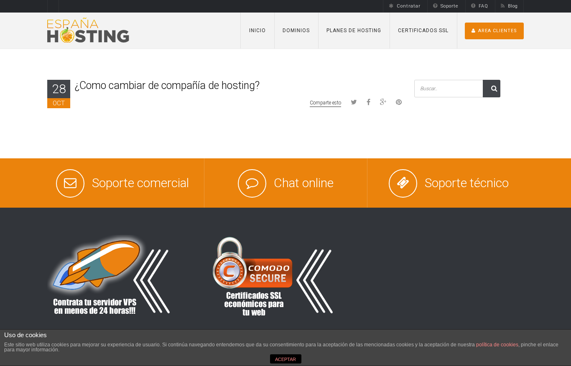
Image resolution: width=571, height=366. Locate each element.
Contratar (409, 6)
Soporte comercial (140, 182)
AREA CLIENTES (497, 30)
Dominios (296, 30)
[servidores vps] (110, 275)
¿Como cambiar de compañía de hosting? (167, 85)
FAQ (483, 6)
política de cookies (497, 345)
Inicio (257, 30)
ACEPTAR (285, 359)
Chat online (304, 182)
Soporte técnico (467, 182)
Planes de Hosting (353, 30)
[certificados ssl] (273, 275)
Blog (513, 6)
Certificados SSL (423, 30)
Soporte (450, 6)
